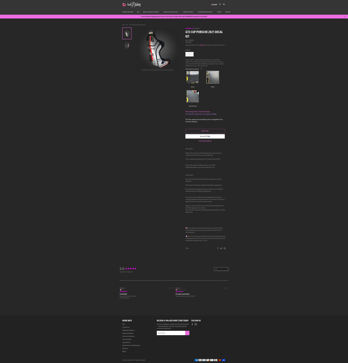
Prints (219, 12)
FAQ (138, 12)
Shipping (202, 45)
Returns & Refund (127, 333)
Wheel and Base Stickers (151, 12)
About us (125, 348)
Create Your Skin (127, 12)
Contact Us (125, 327)
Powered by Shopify (140, 360)
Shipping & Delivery (128, 330)
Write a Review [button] (222, 269)
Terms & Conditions (128, 336)
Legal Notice (126, 342)
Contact (227, 12)
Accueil (126, 25)
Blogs (124, 351)
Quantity (187, 50)
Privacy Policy (126, 339)
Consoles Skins (188, 12)
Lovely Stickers (130, 360)
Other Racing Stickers (205, 12)
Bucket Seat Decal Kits (171, 12)
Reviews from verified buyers (131, 345)
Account (214, 5)
